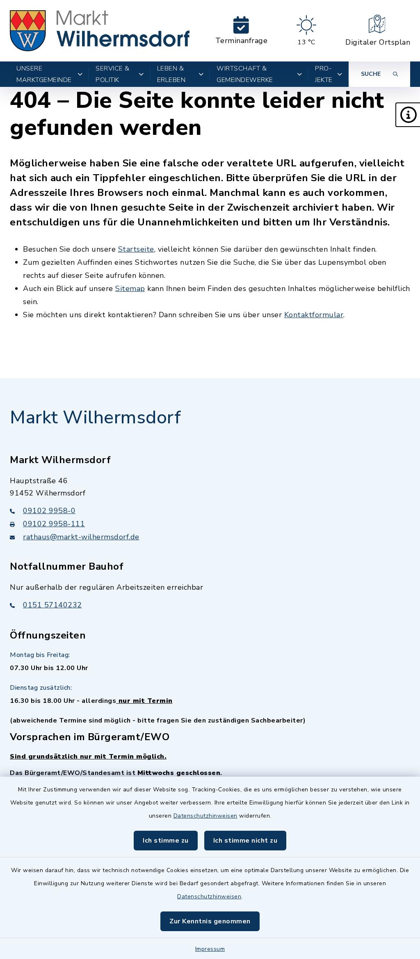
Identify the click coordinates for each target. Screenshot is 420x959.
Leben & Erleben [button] (171, 74)
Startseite (136, 249)
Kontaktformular (314, 315)
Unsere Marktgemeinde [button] (44, 74)
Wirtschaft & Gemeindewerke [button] (245, 74)
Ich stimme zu (166, 840)
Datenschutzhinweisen (205, 816)
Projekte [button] (324, 74)
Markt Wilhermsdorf (95, 417)
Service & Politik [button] (113, 74)
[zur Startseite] (99, 30)
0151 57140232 (52, 605)
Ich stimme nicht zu (245, 840)
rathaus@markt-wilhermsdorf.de (81, 537)
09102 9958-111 (54, 524)
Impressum (210, 949)
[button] (407, 114)
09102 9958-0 (49, 511)
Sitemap (130, 288)
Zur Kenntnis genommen (210, 921)
